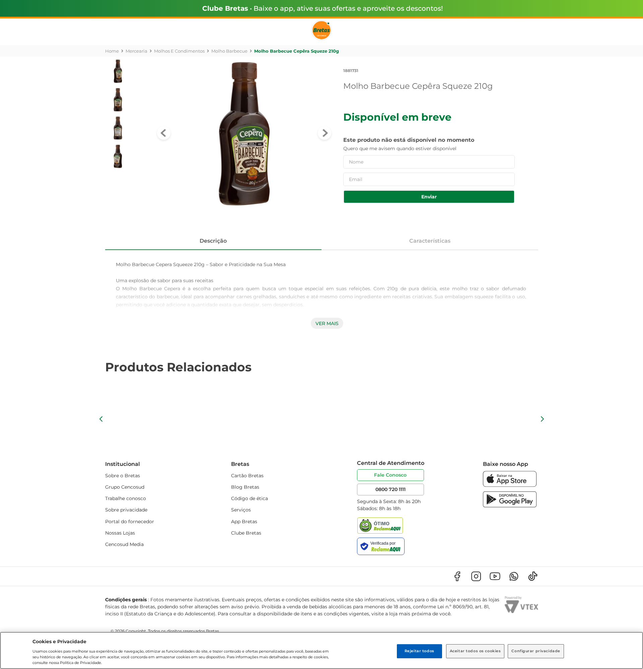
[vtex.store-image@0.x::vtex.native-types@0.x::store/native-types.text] (457, 576)
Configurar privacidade (535, 651)
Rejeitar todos (419, 651)
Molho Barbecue (229, 51)
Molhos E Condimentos (179, 51)
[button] (101, 419)
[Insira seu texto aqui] (510, 485)
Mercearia (136, 51)
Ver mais (327, 323)
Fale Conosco (390, 475)
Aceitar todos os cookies (475, 651)
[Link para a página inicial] (112, 51)
